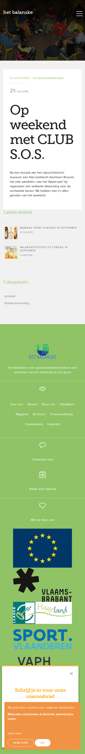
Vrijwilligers (67, 404)
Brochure (39, 414)
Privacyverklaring (60, 414)
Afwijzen (20, 742)
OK (43, 742)
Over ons (16, 404)
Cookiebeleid (34, 424)
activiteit (9, 296)
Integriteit (53, 424)
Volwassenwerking (48, 78)
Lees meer (15, 733)
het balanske (18, 12)
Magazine (22, 414)
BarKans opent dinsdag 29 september (48, 227)
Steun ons (48, 404)
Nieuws (32, 404)
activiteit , (23, 78)
